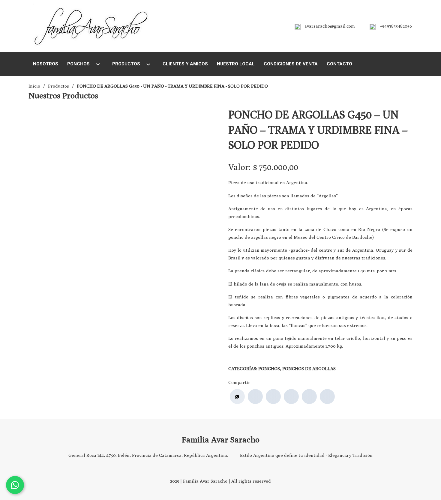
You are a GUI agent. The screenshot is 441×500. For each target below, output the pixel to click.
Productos (126, 64)
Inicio (34, 85)
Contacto (339, 64)
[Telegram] (327, 396)
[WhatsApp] (237, 396)
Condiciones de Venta (291, 64)
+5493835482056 (396, 25)
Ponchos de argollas (309, 368)
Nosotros (45, 64)
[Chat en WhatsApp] (15, 485)
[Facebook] (255, 396)
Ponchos (78, 64)
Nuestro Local (236, 64)
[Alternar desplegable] (98, 64)
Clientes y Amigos (185, 64)
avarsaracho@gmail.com (329, 25)
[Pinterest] (309, 396)
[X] (273, 396)
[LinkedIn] (291, 396)
